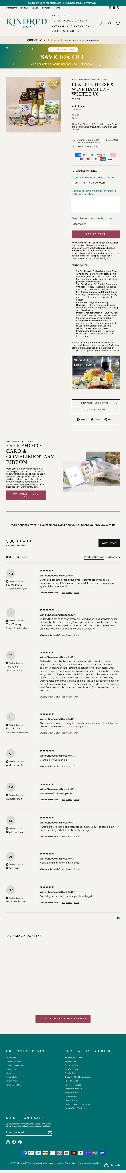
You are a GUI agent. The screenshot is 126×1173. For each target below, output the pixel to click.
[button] (96, 108)
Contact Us (11, 7)
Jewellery (60, 25)
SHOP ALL (59, 15)
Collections (83, 79)
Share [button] (76, 592)
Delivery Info (11, 1057)
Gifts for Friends (71, 1069)
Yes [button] (63, 592)
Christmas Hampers (97, 79)
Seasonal (82, 25)
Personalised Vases (73, 1084)
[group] (22, 541)
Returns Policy (12, 1077)
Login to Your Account (15, 1065)
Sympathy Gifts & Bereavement (78, 1077)
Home (74, 79)
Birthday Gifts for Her (73, 1057)
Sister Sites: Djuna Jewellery (79, 1163)
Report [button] (69, 592)
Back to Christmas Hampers (65, 1018)
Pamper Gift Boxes (72, 1092)
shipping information (95, 403)
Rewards (46, 7)
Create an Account (14, 1061)
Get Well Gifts (70, 1061)
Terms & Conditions (14, 1084)
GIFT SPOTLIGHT (64, 30)
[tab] (94, 557)
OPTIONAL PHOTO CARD (26, 495)
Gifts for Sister (71, 1073)
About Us (24, 7)
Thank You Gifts (71, 1065)
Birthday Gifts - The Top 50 (76, 1108)
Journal (56, 7)
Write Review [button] (109, 543)
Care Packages (71, 1096)
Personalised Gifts (68, 20)
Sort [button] (9, 557)
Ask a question (95, 410)
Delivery (35, 7)
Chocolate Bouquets (73, 1088)
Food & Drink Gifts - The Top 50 (77, 1104)
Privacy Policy (12, 1080)
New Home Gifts (71, 1080)
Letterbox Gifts (71, 1100)
